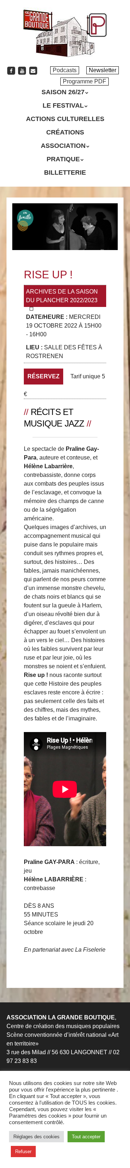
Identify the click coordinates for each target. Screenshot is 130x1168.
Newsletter (102, 70)
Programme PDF (84, 81)
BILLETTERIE (65, 172)
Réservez (43, 376)
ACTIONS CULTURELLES (65, 118)
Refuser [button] (23, 1151)
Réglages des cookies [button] (36, 1136)
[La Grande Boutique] (65, 47)
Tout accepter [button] (86, 1136)
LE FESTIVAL (63, 105)
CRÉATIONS (65, 132)
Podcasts (65, 70)
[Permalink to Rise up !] (65, 207)
